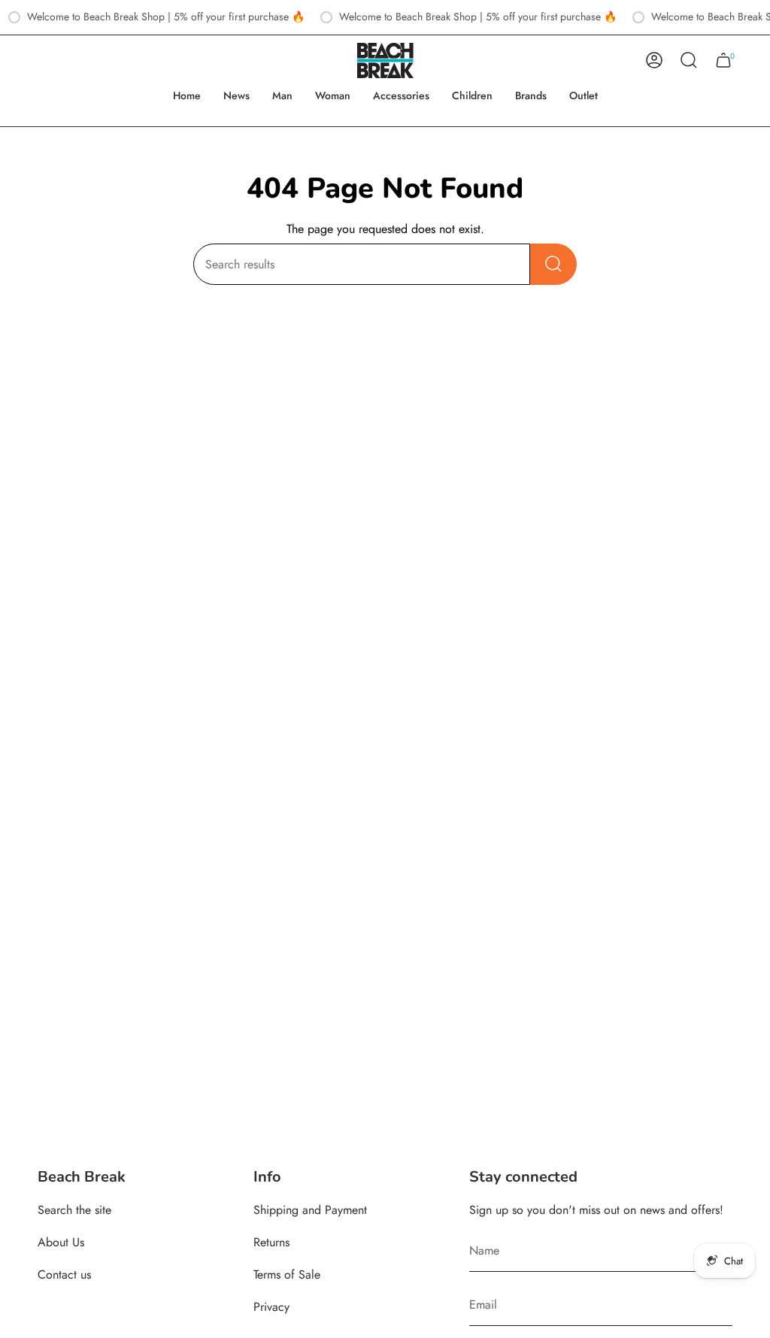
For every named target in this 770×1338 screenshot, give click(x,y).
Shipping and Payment (310, 1209)
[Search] (553, 264)
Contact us (64, 1274)
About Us (61, 1242)
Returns (271, 1242)
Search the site (74, 1209)
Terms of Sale (286, 1274)
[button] (282, 96)
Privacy (271, 1306)
